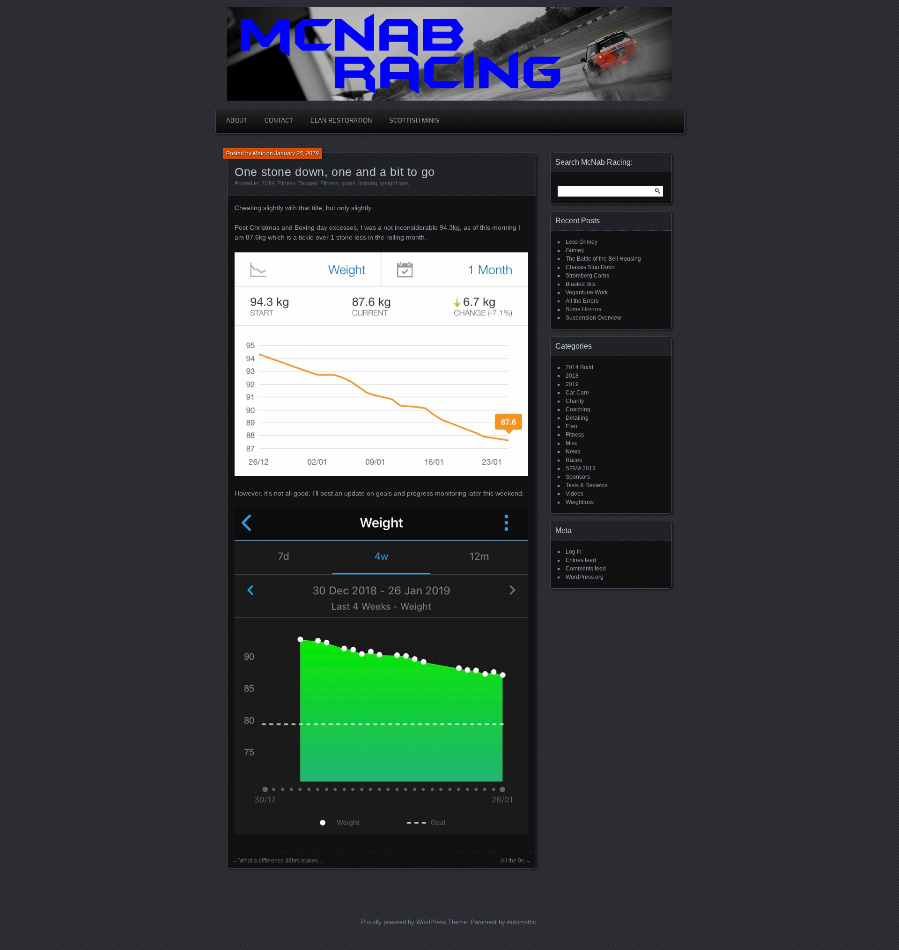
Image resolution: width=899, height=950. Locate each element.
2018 (572, 376)
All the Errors (582, 301)
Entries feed (581, 560)
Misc (571, 443)
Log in (574, 551)
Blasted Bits (581, 284)
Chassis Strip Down (591, 267)
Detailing (577, 418)
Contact (279, 120)
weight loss (394, 183)
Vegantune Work (587, 292)
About (236, 120)
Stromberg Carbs (587, 275)
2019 (267, 183)
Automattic (521, 922)
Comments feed (586, 568)
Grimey (575, 250)
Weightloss (580, 502)
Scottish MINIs (414, 120)
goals (348, 183)
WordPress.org (585, 577)
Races (574, 460)
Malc (259, 153)
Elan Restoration (341, 120)
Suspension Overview (593, 317)
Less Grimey (581, 242)
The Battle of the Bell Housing (603, 259)
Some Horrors (583, 309)
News (573, 451)
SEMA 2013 (581, 468)
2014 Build (579, 367)
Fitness (286, 183)
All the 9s (512, 860)
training (367, 183)
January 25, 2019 (296, 153)
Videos (574, 493)
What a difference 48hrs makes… (281, 860)
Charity (575, 401)
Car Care (577, 392)
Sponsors (578, 477)
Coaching (578, 409)
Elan (571, 426)
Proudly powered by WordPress (403, 922)
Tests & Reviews (586, 485)
